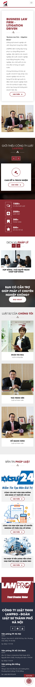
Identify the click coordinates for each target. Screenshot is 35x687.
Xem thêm (16, 94)
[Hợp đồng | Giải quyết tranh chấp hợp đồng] (16, 259)
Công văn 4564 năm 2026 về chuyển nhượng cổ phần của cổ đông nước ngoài (17, 528)
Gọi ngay (17, 299)
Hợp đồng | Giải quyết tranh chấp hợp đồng (16, 271)
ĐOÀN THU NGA (17, 355)
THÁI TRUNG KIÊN (17, 398)
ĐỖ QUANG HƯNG (17, 441)
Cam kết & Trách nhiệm (16, 180)
